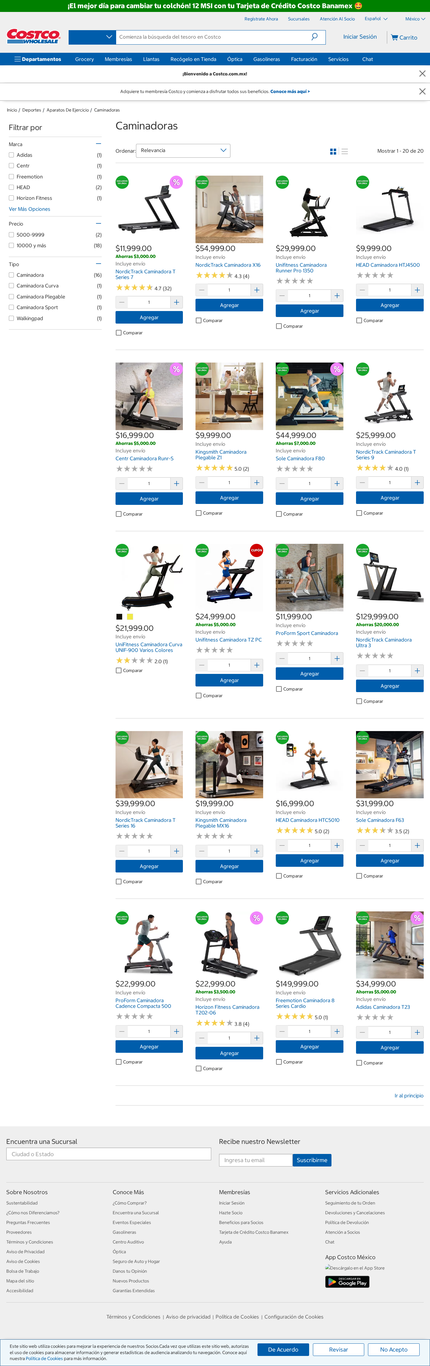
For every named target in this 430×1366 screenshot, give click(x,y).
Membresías (118, 59)
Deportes (31, 110)
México (412, 19)
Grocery (84, 59)
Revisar (338, 1349)
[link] (149, 240)
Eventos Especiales (132, 1222)
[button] (318, 36)
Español (373, 18)
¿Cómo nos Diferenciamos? (32, 1213)
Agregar (149, 317)
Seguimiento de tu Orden (350, 1203)
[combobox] (92, 37)
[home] (33, 36)
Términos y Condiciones (29, 1242)
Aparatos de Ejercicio (68, 110)
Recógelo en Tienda (193, 59)
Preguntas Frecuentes (28, 1222)
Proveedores (19, 1232)
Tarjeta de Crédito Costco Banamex (253, 1232)
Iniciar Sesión (360, 36)
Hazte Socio (230, 1213)
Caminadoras (107, 110)
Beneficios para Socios (241, 1222)
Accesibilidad (19, 1290)
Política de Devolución (347, 1222)
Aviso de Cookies (23, 1261)
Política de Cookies (44, 1358)
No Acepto (394, 1349)
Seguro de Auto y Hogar (136, 1261)
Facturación (304, 59)
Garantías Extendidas (134, 1290)
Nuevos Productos (131, 1281)
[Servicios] (350, 59)
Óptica (234, 59)
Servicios (338, 59)
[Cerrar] (422, 74)
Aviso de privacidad (188, 1317)
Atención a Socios (342, 1232)
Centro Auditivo (128, 1242)
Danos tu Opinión (130, 1271)
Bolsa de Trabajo (22, 1271)
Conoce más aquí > (290, 91)
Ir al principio (409, 1095)
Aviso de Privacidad (25, 1251)
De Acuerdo (283, 1349)
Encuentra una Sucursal (41, 1141)
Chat (367, 59)
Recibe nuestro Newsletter (259, 1141)
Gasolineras (266, 59)
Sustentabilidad (22, 1203)
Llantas (151, 59)
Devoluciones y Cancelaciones (355, 1213)
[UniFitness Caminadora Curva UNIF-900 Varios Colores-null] (120, 617)
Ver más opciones (29, 209)
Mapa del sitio (20, 1281)
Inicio (12, 110)
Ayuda (225, 1242)
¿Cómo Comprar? (130, 1203)
